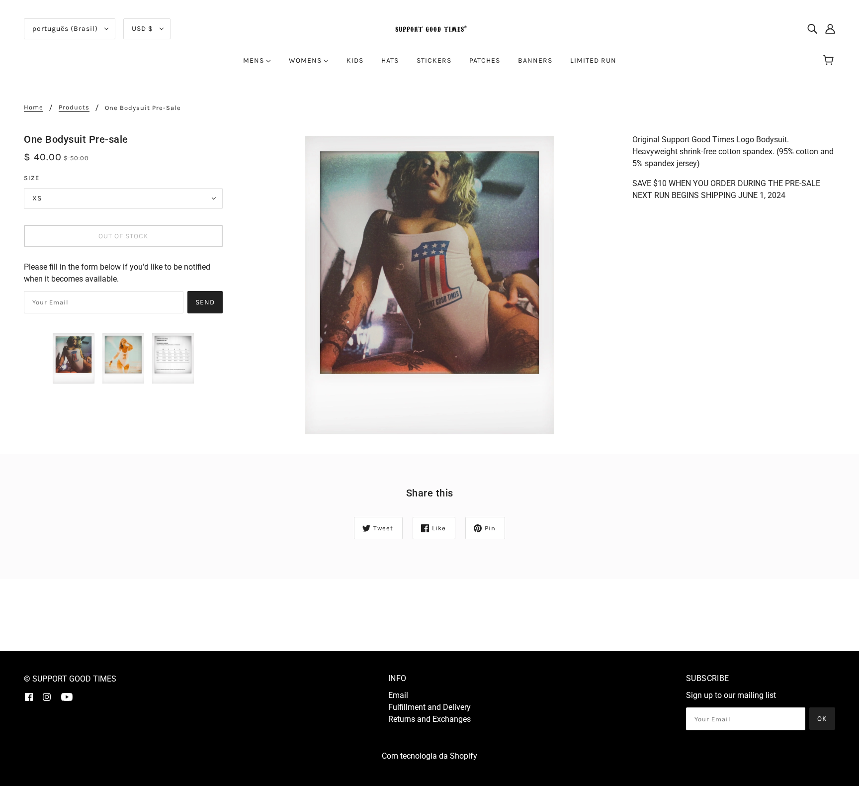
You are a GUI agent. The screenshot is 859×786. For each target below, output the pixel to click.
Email (398, 695)
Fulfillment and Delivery (429, 707)
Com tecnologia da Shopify (429, 756)
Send (205, 302)
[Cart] (830, 60)
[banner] (429, 28)
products (74, 107)
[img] (812, 29)
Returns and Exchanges (429, 719)
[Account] (830, 29)
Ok (822, 718)
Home (33, 107)
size (31, 178)
